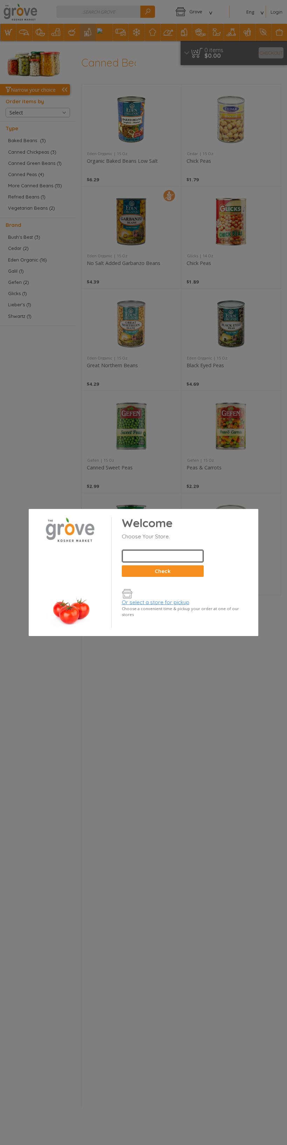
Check (162, 571)
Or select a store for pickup (155, 602)
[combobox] (163, 556)
